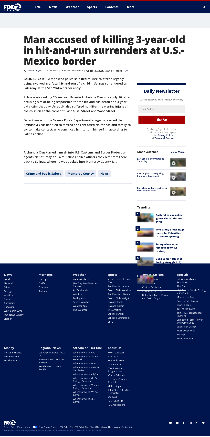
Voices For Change (187, 326)
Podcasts (9, 306)
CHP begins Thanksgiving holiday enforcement (150, 174)
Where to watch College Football (85, 358)
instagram (190, 423)
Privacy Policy (165, 135)
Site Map (112, 396)
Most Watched (147, 152)
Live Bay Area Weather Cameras (85, 285)
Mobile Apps (114, 386)
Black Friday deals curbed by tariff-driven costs (152, 189)
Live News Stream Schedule (117, 381)
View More (178, 152)
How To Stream (116, 352)
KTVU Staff (113, 356)
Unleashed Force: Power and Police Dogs (155, 297)
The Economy (11, 356)
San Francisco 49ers (118, 286)
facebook (183, 423)
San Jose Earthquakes (119, 317)
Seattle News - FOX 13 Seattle (51, 368)
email (170, 423)
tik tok (197, 423)
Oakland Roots (115, 302)
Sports (112, 275)
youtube (177, 423)
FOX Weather (80, 309)
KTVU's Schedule (116, 375)
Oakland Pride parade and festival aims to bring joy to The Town (169, 280)
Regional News (50, 348)
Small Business (12, 360)
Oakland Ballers (116, 305)
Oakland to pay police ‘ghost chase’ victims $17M (169, 218)
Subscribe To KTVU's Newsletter (119, 391)
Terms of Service (164, 138)
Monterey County (81, 173)
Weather (79, 275)
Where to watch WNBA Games (85, 393)
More (131, 7)
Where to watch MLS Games (84, 400)
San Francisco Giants (119, 294)
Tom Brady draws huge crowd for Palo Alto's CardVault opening (170, 233)
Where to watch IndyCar (86, 374)
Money (9, 348)
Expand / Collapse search (204, 7)
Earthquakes (79, 298)
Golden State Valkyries (119, 298)
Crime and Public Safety (72, 70)
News (104, 173)
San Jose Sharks (116, 313)
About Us (114, 348)
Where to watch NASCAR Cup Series (86, 369)
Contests (43, 287)
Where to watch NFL (84, 352)
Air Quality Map (81, 290)
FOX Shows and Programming (116, 370)
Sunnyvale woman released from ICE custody (167, 248)
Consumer (9, 303)
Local (7, 279)
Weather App (80, 305)
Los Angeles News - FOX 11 (52, 354)
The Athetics (114, 309)
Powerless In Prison (152, 291)
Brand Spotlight (185, 338)
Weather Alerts (81, 279)
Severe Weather (81, 302)
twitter (203, 423)
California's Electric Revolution (187, 281)
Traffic (42, 283)
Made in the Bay (185, 297)
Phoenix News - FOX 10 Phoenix (51, 361)
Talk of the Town (186, 308)
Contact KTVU (115, 364)
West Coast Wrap (13, 310)
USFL (110, 321)
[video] (178, 162)
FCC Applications (116, 404)
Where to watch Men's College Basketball (85, 380)
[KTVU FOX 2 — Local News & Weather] (15, 7)
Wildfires (8, 295)
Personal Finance (13, 352)
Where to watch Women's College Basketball (87, 386)
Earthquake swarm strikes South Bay (150, 160)
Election (8, 318)
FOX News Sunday (13, 314)
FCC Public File (115, 400)
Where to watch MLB (84, 363)
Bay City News (51, 70)
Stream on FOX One (87, 348)
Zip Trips (43, 279)
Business (8, 299)
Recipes (43, 291)
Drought (8, 291)
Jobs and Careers (117, 360)
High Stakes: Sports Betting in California (191, 292)
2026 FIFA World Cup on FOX (120, 281)
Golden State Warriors (119, 290)
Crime (7, 287)
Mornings (45, 275)
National (8, 283)
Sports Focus (184, 304)
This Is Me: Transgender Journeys (189, 314)
